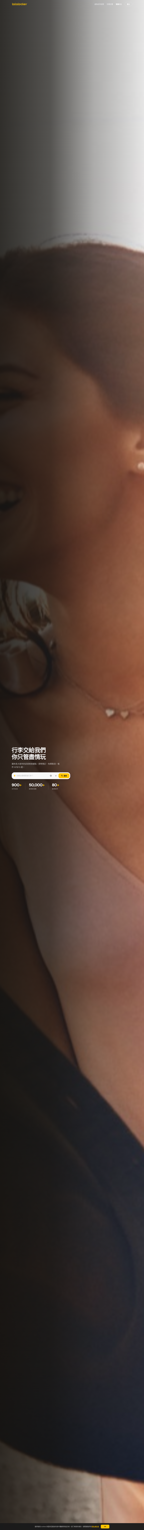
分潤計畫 (110, 4)
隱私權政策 (95, 1526)
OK (105, 1527)
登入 (128, 4)
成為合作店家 (99, 4)
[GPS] (51, 775)
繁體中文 (119, 4)
